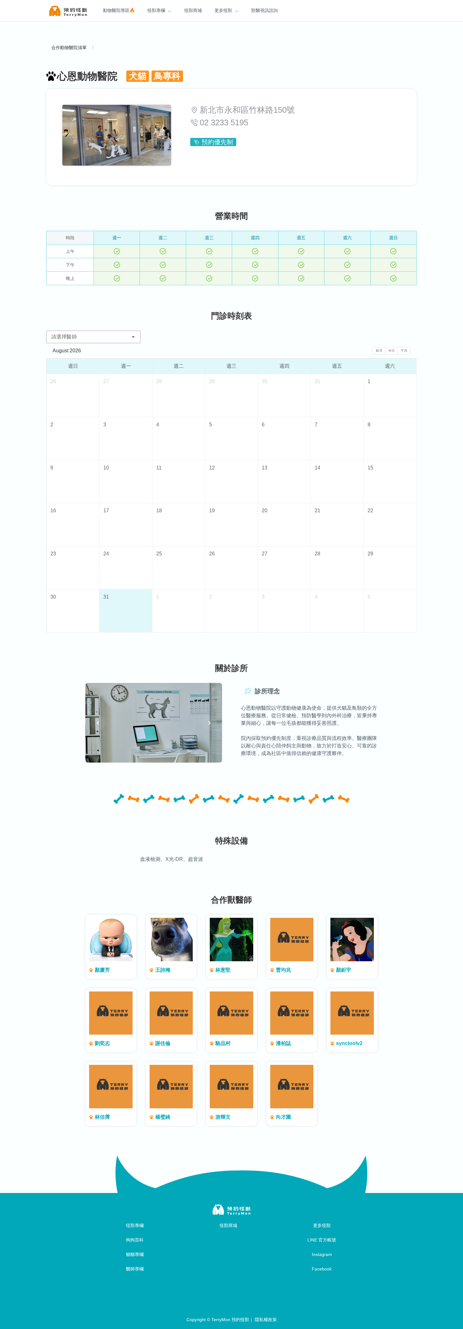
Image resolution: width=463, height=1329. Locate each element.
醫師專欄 (135, 1268)
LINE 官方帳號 (321, 1239)
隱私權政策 (266, 1319)
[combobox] (93, 337)
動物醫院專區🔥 (119, 10)
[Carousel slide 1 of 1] (154, 755)
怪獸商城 (193, 10)
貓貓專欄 (135, 1254)
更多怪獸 (223, 10)
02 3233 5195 (224, 122)
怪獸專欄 (156, 10)
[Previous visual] (98, 722)
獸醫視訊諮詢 (264, 10)
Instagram (322, 1254)
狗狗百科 (135, 1239)
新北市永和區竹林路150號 (247, 110)
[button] (133, 337)
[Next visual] (209, 722)
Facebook (322, 1268)
